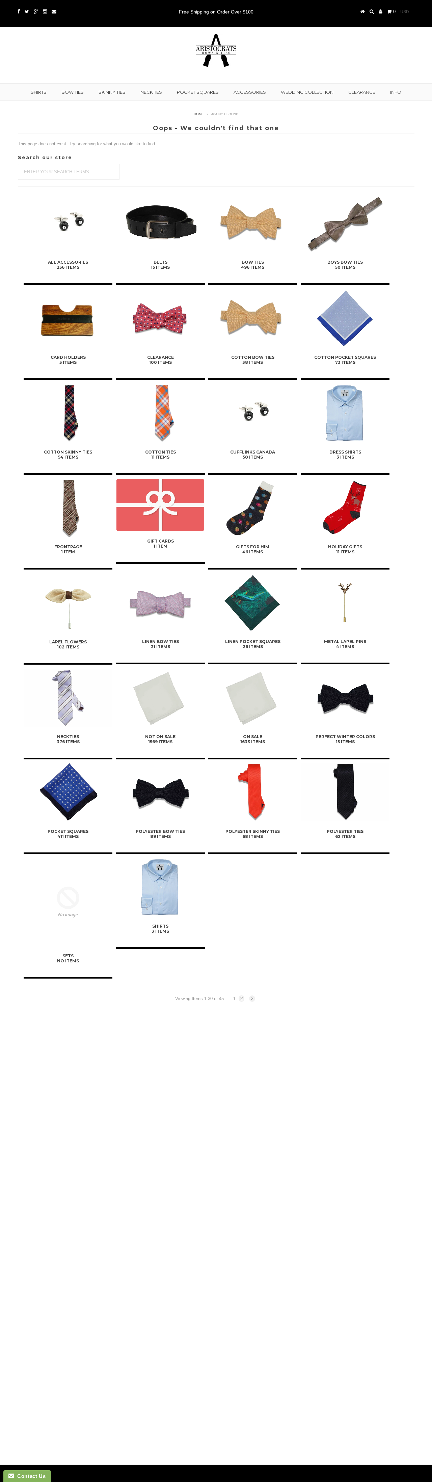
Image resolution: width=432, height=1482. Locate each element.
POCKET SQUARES (198, 92)
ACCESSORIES (250, 92)
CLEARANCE (361, 92)
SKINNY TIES (112, 92)
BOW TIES (72, 92)
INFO (395, 92)
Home (199, 114)
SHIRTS (39, 92)
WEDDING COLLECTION (307, 92)
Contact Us (30, 1476)
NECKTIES (151, 92)
